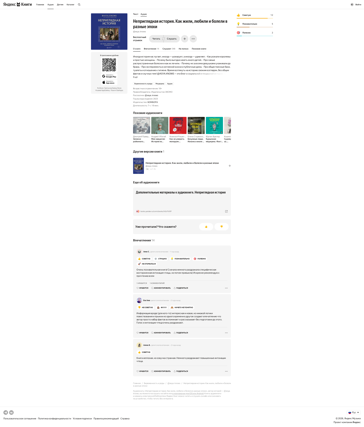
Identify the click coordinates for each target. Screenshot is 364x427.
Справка (124, 418)
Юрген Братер (213, 136)
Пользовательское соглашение (19, 418)
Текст (135, 14)
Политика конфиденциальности (54, 418)
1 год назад (174, 252)
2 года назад (175, 300)
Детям (60, 4)
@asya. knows (139, 31)
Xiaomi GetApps (117, 90)
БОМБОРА (153, 102)
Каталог (70, 4)
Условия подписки (82, 418)
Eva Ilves (146, 300)
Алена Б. (146, 345)
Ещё (135, 77)
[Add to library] (230, 166)
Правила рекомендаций (106, 418)
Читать (156, 38)
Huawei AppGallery (102, 90)
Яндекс (357, 422)
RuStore (100, 88)
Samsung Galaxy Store (112, 88)
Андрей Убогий (158, 136)
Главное (40, 4)
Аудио (50, 4)
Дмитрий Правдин (142, 136)
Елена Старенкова (196, 136)
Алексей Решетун (178, 136)
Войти (358, 4)
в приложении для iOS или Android (188, 393)
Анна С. (146, 252)
